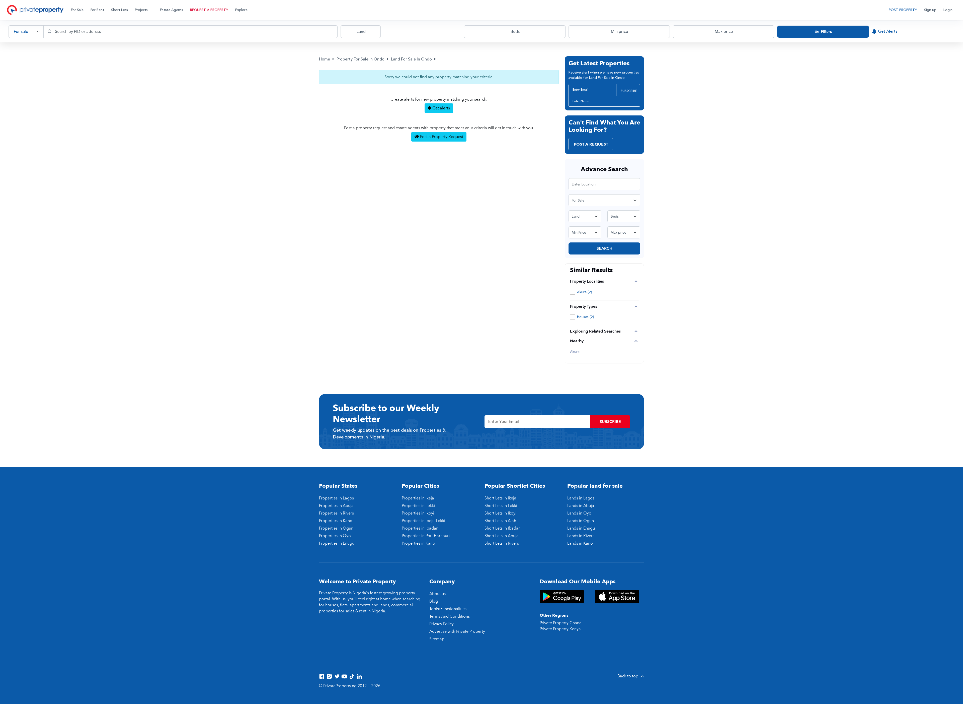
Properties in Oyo (335, 536)
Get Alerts (887, 31)
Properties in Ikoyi (418, 513)
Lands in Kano (580, 543)
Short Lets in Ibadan (503, 528)
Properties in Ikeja (418, 498)
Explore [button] (241, 10)
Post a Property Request (441, 137)
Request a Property (209, 10)
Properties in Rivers (336, 513)
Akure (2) (584, 292)
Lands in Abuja (580, 505)
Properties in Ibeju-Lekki (423, 521)
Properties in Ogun (336, 528)
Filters (826, 31)
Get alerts (440, 108)
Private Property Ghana (561, 623)
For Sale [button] (77, 10)
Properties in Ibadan (420, 528)
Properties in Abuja (336, 505)
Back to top (628, 676)
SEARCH (604, 248)
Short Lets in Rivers (502, 543)
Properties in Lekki (418, 505)
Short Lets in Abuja (502, 536)
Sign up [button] (930, 10)
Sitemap (436, 639)
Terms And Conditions (449, 616)
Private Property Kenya (560, 629)
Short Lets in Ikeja (500, 498)
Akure (575, 352)
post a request (591, 144)
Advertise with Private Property (457, 631)
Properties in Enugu (336, 543)
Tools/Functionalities (447, 609)
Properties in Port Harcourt (426, 536)
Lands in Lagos (580, 498)
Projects (141, 10)
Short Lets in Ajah (500, 521)
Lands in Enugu (581, 528)
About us (437, 594)
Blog (433, 601)
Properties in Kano (335, 521)
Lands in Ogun (580, 521)
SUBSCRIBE (629, 91)
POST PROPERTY (903, 10)
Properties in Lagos (336, 498)
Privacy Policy (441, 624)
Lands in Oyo (579, 513)
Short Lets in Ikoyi (500, 513)
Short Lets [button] (119, 10)
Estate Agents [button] (171, 10)
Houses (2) (585, 316)
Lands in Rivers (580, 536)
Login (947, 10)
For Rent (97, 10)
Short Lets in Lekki (501, 505)
